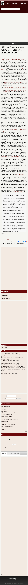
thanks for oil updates (7, 414)
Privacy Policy (14, 579)
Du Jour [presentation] (10, 453)
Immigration (5, 428)
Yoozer (3, 418)
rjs (6, 55)
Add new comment (14, 241)
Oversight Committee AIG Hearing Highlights (11, 354)
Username (4, 395)
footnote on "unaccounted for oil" (9, 413)
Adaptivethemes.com (19, 583)
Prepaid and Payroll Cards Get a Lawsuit (10, 367)
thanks (3, 408)
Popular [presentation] (4, 453)
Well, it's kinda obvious (7, 416)
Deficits (4, 429)
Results (3, 449)
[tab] (4, 453)
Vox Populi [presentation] (16, 453)
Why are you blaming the (7, 426)
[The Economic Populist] (2, 4)
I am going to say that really (8, 424)
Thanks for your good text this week (10, 419)
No (9, 441)
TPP (8, 239)
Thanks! (4, 409)
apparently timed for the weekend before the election (12, 59)
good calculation (6, 406)
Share (21, 241)
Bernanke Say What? (5, 373)
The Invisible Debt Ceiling (6, 360)
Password (4, 398)
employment (12, 239)
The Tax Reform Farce (6, 353)
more (25, 431)
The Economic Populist (16, 3)
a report (25, 58)
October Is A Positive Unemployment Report (11, 369)
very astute (4, 411)
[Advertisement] (14, 28)
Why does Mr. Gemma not (8, 422)
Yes (9, 439)
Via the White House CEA (18, 191)
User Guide (4, 347)
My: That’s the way (6, 421)
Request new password (7, 400)
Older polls (3, 447)
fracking (4, 239)
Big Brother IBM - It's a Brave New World (10, 372)
